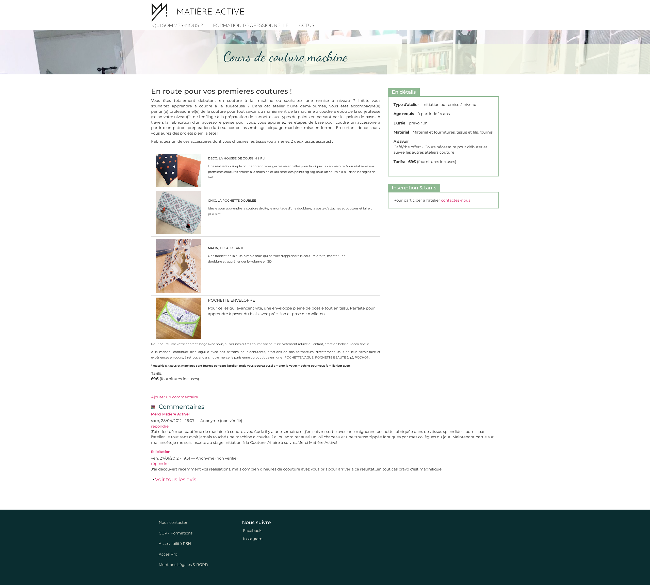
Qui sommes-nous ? (177, 25)
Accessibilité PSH (175, 543)
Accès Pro (168, 554)
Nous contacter (173, 522)
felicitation (161, 451)
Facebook (252, 530)
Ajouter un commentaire (174, 397)
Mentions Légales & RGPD (183, 564)
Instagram (252, 538)
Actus (306, 25)
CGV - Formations (175, 533)
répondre (160, 426)
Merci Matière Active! (170, 414)
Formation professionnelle (251, 25)
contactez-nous (455, 200)
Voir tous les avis (175, 479)
